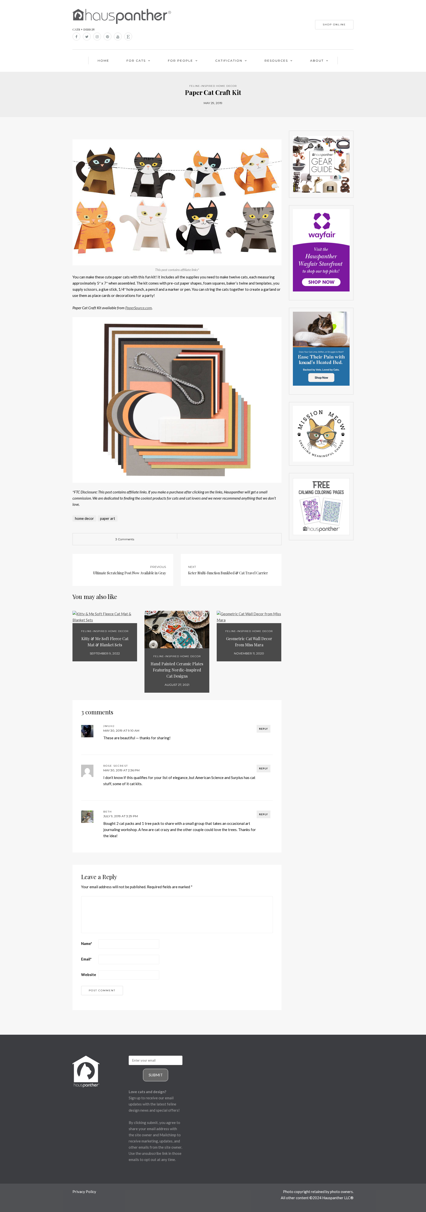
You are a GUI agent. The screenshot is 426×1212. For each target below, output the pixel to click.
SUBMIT (156, 1075)
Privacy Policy (84, 1191)
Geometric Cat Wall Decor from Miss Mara (249, 641)
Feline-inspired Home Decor (213, 86)
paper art (107, 518)
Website (88, 974)
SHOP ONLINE (334, 24)
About (317, 60)
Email (86, 959)
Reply (263, 728)
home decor (84, 518)
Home (103, 60)
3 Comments (124, 539)
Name (86, 943)
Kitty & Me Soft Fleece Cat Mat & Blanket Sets (104, 641)
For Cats (136, 60)
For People (180, 60)
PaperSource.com (138, 308)
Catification (228, 60)
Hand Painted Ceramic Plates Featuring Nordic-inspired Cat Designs (177, 670)
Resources (276, 60)
